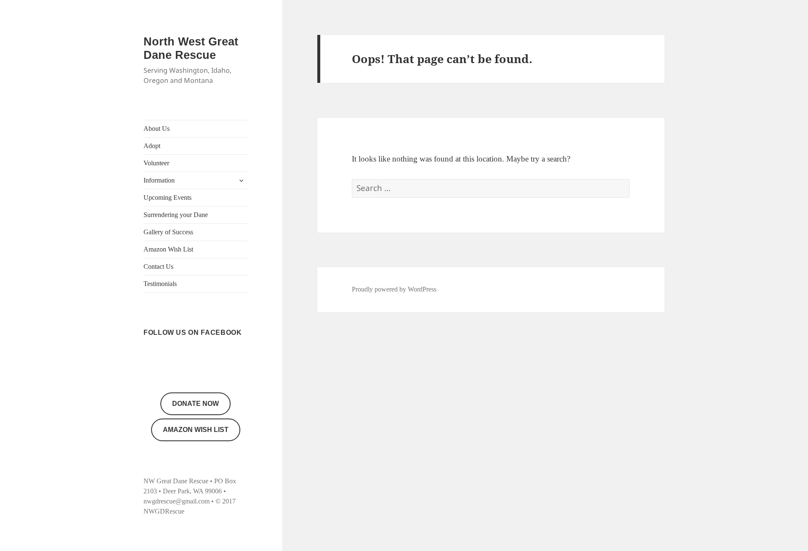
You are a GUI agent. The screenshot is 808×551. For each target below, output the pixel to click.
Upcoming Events (167, 197)
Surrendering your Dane (176, 214)
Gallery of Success (168, 232)
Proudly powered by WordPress (394, 289)
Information (159, 180)
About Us (157, 128)
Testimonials (160, 283)
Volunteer (156, 163)
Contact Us (158, 266)
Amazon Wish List (168, 249)
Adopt (152, 145)
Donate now (195, 403)
